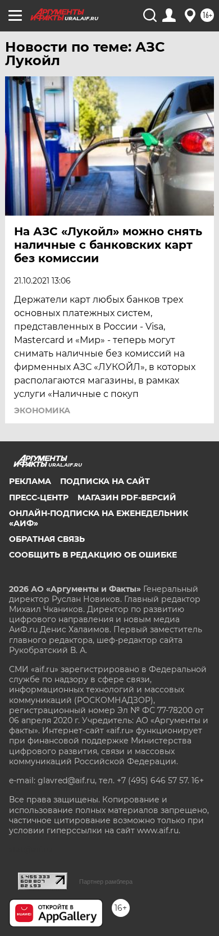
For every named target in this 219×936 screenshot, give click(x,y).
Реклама (30, 481)
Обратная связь (47, 539)
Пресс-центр (39, 497)
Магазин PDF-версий (126, 497)
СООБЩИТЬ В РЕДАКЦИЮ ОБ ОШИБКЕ (93, 555)
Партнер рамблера (106, 881)
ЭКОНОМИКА (42, 410)
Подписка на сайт (105, 481)
